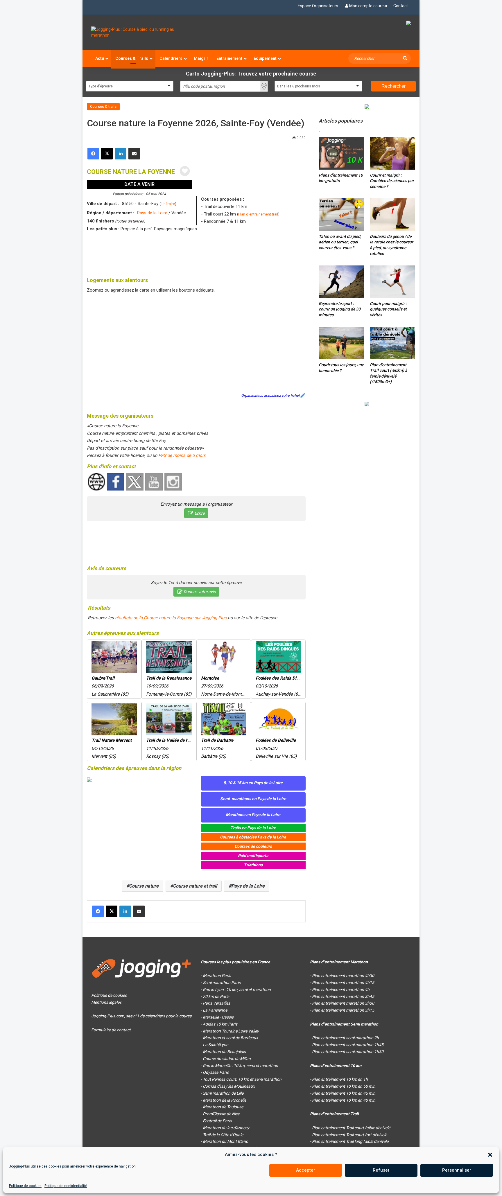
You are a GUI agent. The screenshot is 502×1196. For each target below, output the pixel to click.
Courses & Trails (131, 58)
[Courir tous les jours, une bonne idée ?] (341, 343)
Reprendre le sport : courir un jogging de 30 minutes (340, 309)
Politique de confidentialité (65, 1186)
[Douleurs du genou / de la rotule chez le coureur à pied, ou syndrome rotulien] (392, 214)
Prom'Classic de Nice (221, 1113)
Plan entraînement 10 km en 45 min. (344, 1093)
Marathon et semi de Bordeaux (230, 1037)
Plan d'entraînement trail (258, 214)
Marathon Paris (217, 975)
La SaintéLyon (215, 1044)
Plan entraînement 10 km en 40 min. (344, 1100)
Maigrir (201, 58)
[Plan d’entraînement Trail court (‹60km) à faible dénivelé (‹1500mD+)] (392, 343)
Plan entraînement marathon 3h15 (343, 1010)
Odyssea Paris (216, 1072)
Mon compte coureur (368, 5)
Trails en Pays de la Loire (253, 827)
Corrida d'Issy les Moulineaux (229, 1086)
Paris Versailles (216, 1003)
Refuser (381, 1170)
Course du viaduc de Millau (227, 1058)
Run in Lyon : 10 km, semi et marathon (237, 989)
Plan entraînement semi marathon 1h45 (347, 1044)
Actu (99, 58)
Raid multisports (253, 855)
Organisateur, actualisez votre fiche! (270, 395)
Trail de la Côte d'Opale (223, 1134)
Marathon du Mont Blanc (225, 1141)
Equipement (265, 58)
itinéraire (168, 204)
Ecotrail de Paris (217, 1120)
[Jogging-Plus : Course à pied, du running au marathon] (141, 32)
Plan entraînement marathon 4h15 (343, 982)
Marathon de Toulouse (223, 1107)
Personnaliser (456, 1170)
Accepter (305, 1170)
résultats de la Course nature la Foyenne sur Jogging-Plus (171, 617)
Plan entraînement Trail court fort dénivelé (349, 1134)
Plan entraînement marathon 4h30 (343, 975)
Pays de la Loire (152, 213)
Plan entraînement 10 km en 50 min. (344, 1086)
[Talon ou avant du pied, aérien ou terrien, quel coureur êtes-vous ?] (341, 214)
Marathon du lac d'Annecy (226, 1127)
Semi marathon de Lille (223, 1093)
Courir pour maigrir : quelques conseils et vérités (388, 309)
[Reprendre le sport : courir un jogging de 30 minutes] (341, 281)
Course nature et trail (195, 886)
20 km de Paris (216, 996)
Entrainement (229, 58)
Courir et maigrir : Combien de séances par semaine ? (392, 181)
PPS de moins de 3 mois (182, 455)
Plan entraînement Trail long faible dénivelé (350, 1141)
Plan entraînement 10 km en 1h (340, 1079)
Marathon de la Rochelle (224, 1100)
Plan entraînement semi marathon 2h (345, 1037)
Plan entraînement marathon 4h (341, 989)
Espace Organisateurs (318, 5)
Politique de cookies (25, 1186)
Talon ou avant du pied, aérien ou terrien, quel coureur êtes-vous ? (340, 242)
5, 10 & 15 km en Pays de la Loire (253, 782)
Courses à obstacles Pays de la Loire (253, 837)
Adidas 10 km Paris (220, 1024)
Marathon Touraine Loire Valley (231, 1031)
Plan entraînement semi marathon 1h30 (347, 1051)
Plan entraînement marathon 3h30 (343, 1003)
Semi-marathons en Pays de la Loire (253, 798)
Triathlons (253, 865)
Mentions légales (106, 1002)
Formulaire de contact (111, 1030)
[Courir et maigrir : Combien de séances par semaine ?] (392, 153)
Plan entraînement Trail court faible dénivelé (351, 1127)
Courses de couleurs (253, 846)
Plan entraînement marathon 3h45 (343, 996)
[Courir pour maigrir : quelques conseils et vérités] (392, 281)
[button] (490, 1155)
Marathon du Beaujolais (224, 1051)
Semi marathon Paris (222, 982)
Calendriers (170, 58)
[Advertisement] (196, 253)
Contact (400, 5)
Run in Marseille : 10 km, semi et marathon (240, 1065)
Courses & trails (103, 106)
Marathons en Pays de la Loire (253, 814)
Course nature (144, 886)
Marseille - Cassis (218, 1017)
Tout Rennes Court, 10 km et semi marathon (242, 1079)
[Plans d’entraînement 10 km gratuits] (341, 153)
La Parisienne (215, 1010)
